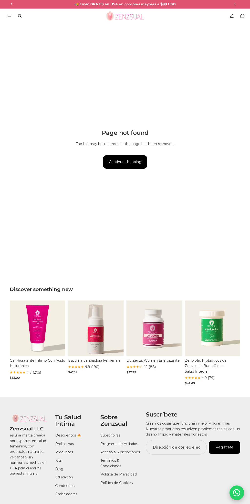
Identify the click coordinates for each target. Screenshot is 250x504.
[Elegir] (57, 348)
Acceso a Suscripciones (120, 452)
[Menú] (9, 15)
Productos (64, 452)
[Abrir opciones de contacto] (236, 492)
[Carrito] (242, 15)
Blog (59, 469)
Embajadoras (66, 494)
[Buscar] (19, 15)
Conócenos (64, 485)
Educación (64, 477)
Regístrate (224, 447)
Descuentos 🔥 (68, 435)
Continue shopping (125, 162)
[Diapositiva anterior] (15, 328)
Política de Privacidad (118, 474)
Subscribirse (110, 435)
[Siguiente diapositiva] (59, 328)
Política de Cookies (116, 482)
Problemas (64, 444)
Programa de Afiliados (119, 444)
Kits (58, 460)
